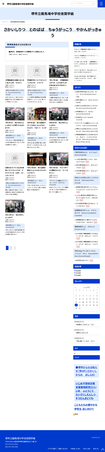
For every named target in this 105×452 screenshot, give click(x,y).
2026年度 (78, 271)
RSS (76, 414)
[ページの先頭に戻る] (102, 449)
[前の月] (75, 287)
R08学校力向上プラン (84, 260)
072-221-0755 (13, 444)
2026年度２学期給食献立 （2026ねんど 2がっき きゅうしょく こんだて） (87, 235)
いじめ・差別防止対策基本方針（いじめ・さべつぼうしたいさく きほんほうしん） (87, 197)
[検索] (92, 4)
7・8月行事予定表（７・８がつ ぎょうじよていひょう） (86, 160)
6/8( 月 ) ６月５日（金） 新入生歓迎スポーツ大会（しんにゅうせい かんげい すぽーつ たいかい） (85, 78)
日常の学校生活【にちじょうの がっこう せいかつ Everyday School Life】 (86, 94)
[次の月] (97, 287)
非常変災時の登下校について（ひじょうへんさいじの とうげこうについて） (87, 189)
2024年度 (78, 275)
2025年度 (78, 273)
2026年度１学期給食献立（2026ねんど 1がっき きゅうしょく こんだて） (87, 244)
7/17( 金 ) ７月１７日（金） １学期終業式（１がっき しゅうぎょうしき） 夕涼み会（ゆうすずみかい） (86, 64)
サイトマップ (96, 437)
